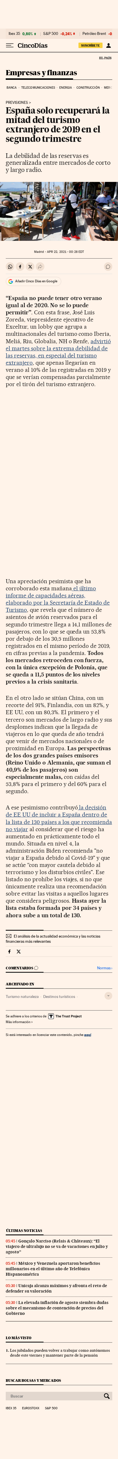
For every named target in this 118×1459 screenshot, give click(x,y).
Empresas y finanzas (41, 73)
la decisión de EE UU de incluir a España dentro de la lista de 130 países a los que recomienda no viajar (59, 818)
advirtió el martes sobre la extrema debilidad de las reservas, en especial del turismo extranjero (58, 352)
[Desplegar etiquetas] (108, 996)
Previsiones (17, 103)
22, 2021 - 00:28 (65, 252)
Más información (18, 1022)
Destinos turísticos (59, 996)
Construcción (88, 88)
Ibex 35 (14, 34)
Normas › (104, 968)
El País (105, 57)
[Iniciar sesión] (108, 45)
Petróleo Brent (94, 34)
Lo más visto (19, 1338)
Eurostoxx (30, 1408)
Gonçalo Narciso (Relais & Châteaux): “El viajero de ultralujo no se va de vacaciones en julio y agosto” (57, 1246)
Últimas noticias (24, 1230)
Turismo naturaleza (22, 996)
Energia (65, 88)
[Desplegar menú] (10, 45)
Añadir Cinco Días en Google (36, 281)
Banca (12, 88)
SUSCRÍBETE (90, 45)
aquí (87, 1035)
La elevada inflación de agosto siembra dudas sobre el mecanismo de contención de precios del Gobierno (57, 1308)
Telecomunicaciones (38, 88)
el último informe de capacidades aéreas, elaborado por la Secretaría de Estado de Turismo (58, 599)
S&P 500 (50, 34)
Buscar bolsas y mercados (33, 1380)
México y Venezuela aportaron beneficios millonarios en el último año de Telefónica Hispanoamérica (53, 1269)
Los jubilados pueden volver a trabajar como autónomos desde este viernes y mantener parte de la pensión (60, 1352)
